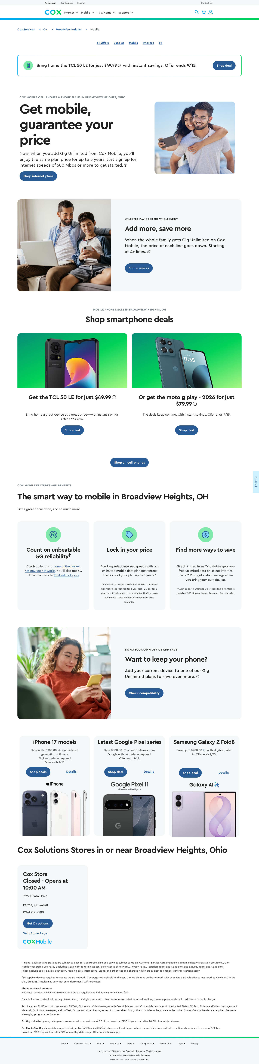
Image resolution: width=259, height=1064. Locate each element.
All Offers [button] (103, 42)
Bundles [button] (119, 42)
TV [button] (160, 42)
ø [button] (119, 65)
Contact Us (206, 3)
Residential (50, 3)
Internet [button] (69, 12)
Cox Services (26, 29)
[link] (224, 65)
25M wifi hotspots (66, 575)
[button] (197, 12)
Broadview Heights (69, 29)
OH (45, 29)
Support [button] (123, 12)
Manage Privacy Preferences (169, 1039)
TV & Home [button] (104, 12)
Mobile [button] (85, 12)
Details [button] (71, 771)
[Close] (201, 1024)
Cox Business (66, 3)
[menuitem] (71, 13)
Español (81, 3)
